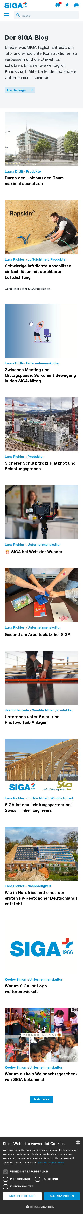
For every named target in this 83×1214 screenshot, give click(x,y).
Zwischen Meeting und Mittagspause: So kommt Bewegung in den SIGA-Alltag (40, 375)
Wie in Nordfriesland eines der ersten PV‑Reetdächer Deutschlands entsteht (41, 898)
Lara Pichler (14, 259)
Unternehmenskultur (42, 363)
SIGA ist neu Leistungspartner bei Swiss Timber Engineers (38, 808)
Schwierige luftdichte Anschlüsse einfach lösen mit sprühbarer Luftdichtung (38, 272)
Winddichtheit (43, 710)
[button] (41, 1206)
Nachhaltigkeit (39, 886)
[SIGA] (15, 5)
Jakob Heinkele (17, 710)
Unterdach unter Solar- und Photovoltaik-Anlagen (32, 720)
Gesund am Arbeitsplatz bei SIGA (38, 635)
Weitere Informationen (51, 1162)
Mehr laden (41, 1099)
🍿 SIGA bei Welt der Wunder (33, 552)
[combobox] (78, 1142)
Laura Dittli (14, 171)
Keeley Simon (15, 979)
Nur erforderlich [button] (22, 1196)
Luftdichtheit (38, 259)
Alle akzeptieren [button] (62, 1196)
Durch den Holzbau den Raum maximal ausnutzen (34, 181)
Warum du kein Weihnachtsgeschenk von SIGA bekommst (41, 1077)
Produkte (33, 171)
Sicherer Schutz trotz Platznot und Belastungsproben (40, 466)
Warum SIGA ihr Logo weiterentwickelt (26, 989)
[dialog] (41, 1175)
